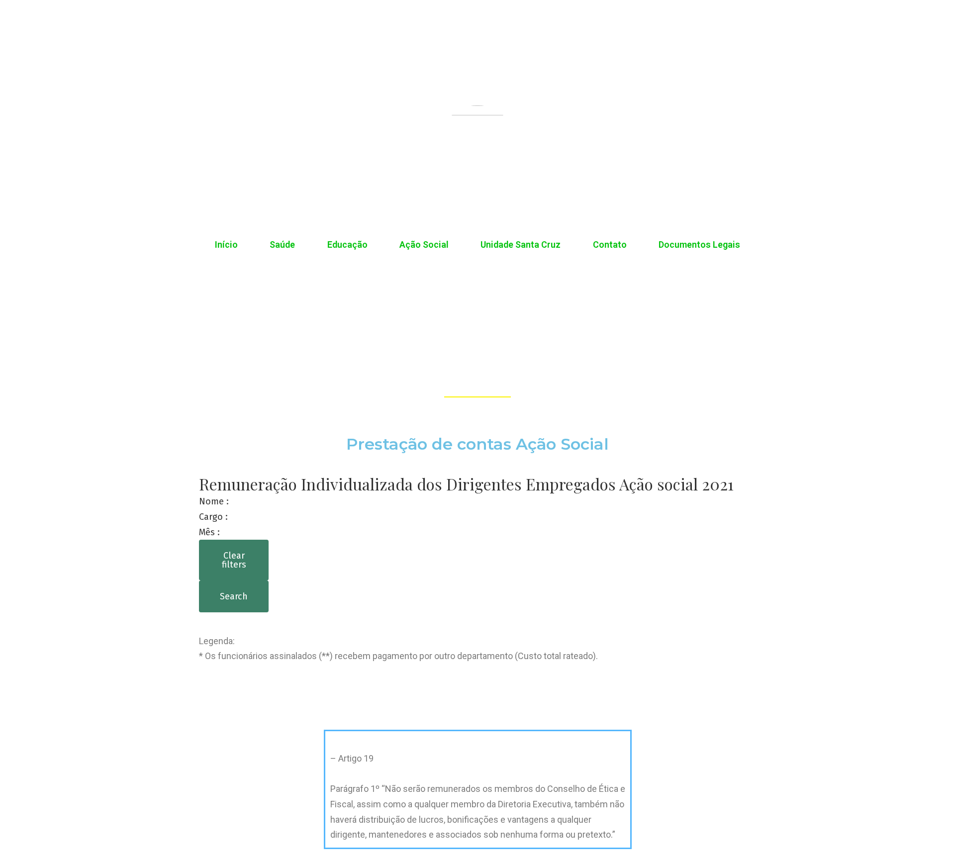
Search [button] (234, 596)
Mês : (209, 532)
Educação (347, 244)
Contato (610, 244)
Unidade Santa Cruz (520, 244)
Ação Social (424, 244)
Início (226, 244)
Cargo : (213, 516)
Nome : (214, 501)
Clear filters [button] (234, 560)
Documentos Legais (699, 244)
